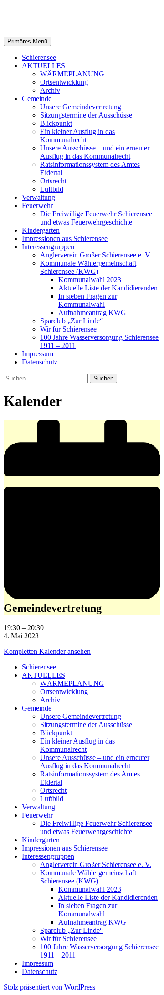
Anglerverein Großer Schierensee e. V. (95, 255)
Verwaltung (38, 197)
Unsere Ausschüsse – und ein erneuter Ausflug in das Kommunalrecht (94, 152)
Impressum (37, 354)
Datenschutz (39, 362)
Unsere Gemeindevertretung (80, 107)
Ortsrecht (53, 181)
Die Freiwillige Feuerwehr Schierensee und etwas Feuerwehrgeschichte (96, 218)
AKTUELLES (43, 66)
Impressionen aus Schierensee (65, 238)
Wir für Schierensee (68, 329)
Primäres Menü (27, 41)
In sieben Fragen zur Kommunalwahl (87, 300)
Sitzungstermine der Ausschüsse (86, 115)
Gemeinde (36, 98)
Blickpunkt (56, 123)
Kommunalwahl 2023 (89, 280)
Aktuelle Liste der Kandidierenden (108, 288)
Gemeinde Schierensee (73, 18)
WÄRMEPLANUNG (72, 74)
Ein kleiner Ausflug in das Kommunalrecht (77, 136)
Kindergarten (41, 230)
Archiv (50, 90)
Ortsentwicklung (64, 82)
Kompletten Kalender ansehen (47, 651)
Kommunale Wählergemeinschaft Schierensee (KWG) (88, 267)
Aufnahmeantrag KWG (92, 312)
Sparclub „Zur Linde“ (71, 321)
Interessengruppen (48, 247)
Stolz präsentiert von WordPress (49, 987)
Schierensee (39, 57)
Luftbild (51, 189)
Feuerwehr (37, 205)
